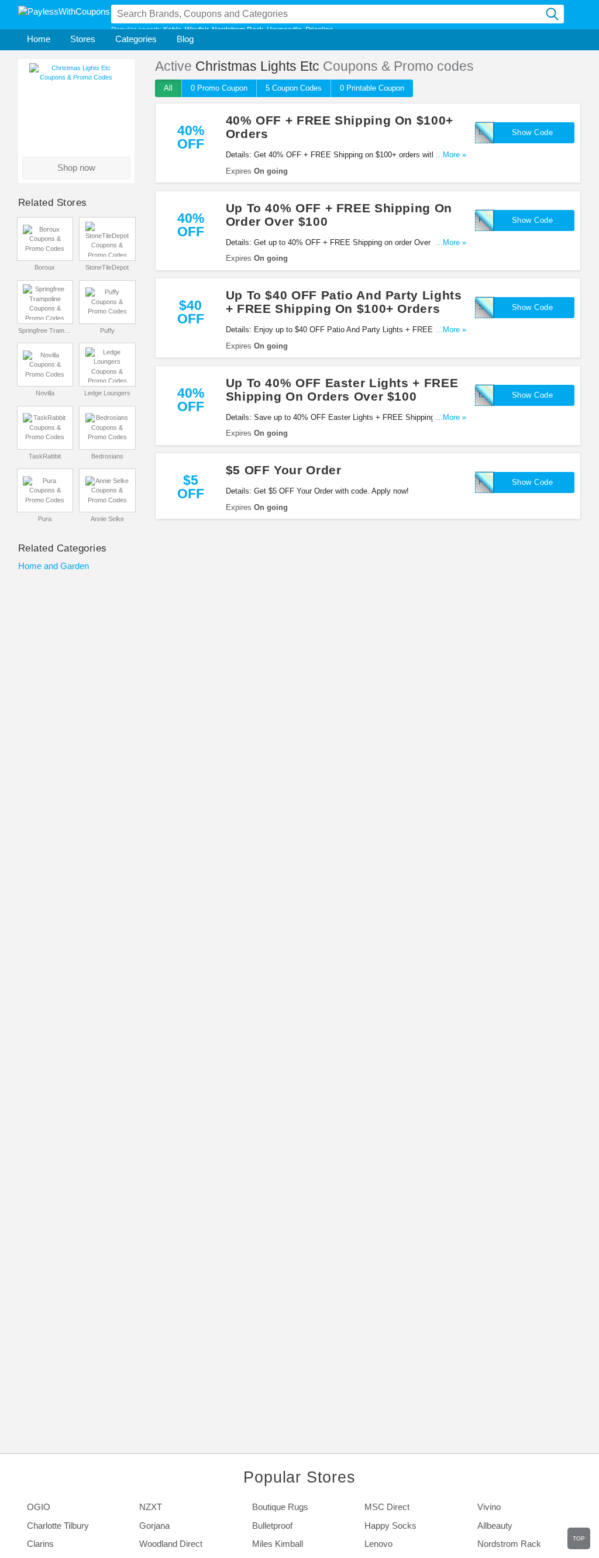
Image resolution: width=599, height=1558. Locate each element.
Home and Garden (53, 566)
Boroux (45, 267)
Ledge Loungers (107, 393)
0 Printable (372, 88)
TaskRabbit (45, 456)
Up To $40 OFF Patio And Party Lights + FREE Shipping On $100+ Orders (344, 301)
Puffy (107, 330)
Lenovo (378, 1544)
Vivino (489, 1507)
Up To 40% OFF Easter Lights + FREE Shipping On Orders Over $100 (342, 389)
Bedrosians (107, 456)
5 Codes (294, 88)
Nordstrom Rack (509, 1544)
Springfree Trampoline (45, 330)
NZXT (150, 1507)
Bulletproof (272, 1526)
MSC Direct (386, 1507)
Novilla (45, 393)
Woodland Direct (170, 1544)
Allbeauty (494, 1526)
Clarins (40, 1544)
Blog (185, 39)
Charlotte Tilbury (58, 1526)
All (168, 88)
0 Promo (219, 88)
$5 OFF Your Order (284, 470)
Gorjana (154, 1526)
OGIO (38, 1507)
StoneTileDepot (107, 267)
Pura (44, 518)
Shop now (76, 168)
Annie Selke (107, 518)
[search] (553, 14)
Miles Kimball (277, 1544)
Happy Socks (390, 1526)
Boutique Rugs (280, 1507)
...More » (451, 154)
